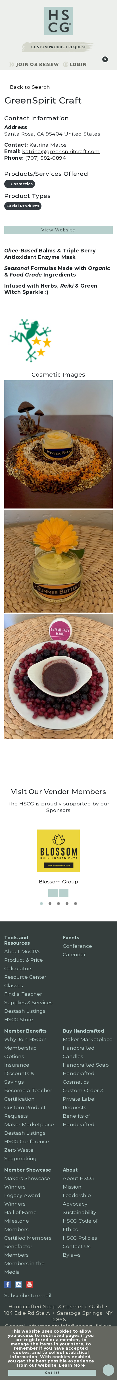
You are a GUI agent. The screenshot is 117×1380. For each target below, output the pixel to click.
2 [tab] (50, 903)
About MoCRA (22, 951)
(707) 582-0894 (45, 158)
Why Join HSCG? (25, 1039)
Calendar (74, 954)
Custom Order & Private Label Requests (83, 1098)
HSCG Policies (80, 1238)
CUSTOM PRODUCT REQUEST (58, 47)
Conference (77, 946)
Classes (13, 985)
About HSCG (78, 1178)
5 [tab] (75, 903)
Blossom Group (58, 882)
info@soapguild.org (86, 1326)
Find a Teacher (23, 994)
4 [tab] (67, 903)
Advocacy (75, 1204)
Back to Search (29, 87)
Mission (72, 1187)
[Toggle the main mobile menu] (93, 63)
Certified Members (27, 1238)
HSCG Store (18, 1019)
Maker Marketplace (29, 1124)
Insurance (16, 1065)
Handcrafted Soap (86, 1065)
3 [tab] (58, 903)
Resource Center (25, 977)
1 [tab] (41, 903)
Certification (19, 1099)
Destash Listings (24, 1011)
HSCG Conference (26, 1141)
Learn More (72, 1365)
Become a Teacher (28, 1090)
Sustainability (79, 1212)
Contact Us (77, 1246)
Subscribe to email (27, 1295)
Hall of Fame (20, 1212)
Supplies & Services (28, 1002)
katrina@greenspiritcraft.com (61, 151)
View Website (58, 230)
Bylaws (72, 1255)
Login (78, 64)
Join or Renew (37, 64)
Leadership (77, 1195)
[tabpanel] (58, 857)
